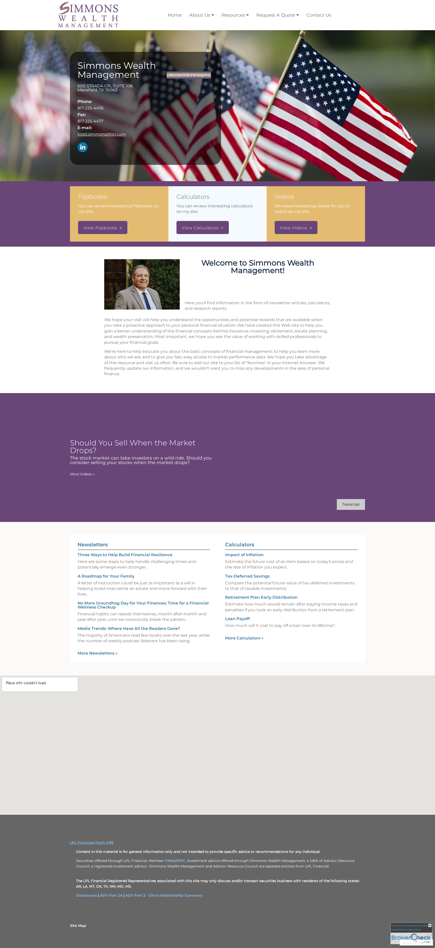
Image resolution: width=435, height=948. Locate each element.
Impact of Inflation (244, 554)
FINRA (170, 860)
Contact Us (318, 15)
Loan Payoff (237, 618)
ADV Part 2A (111, 895)
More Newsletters (98, 653)
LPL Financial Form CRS (92, 842)
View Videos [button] (293, 227)
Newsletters (93, 545)
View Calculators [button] (200, 227)
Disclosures (86, 895)
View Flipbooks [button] (100, 227)
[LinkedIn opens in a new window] (83, 147)
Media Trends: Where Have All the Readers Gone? (129, 628)
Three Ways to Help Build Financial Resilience (125, 554)
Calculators (239, 545)
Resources (233, 15)
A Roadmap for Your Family (106, 576)
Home (175, 15)
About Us (199, 15)
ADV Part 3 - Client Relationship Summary (164, 895)
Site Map (78, 925)
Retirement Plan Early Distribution (261, 597)
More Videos (82, 474)
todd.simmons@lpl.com (102, 134)
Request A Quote (275, 15)
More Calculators (244, 638)
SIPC (181, 860)
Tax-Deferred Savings (247, 576)
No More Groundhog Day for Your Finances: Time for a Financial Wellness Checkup (143, 605)
